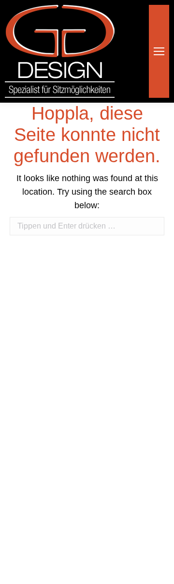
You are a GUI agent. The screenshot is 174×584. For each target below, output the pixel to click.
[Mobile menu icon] (159, 51)
